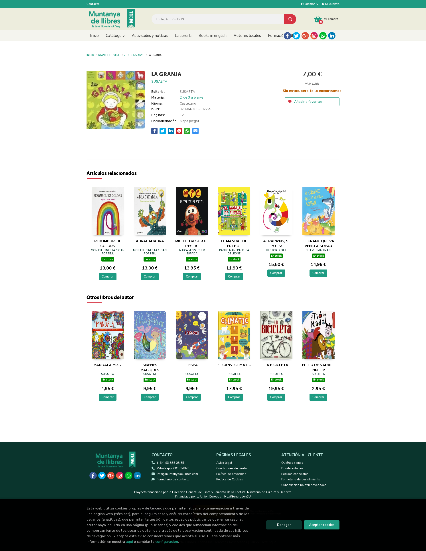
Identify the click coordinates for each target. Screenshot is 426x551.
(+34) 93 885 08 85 (170, 463)
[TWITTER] (296, 36)
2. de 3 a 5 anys (134, 55)
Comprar (108, 276)
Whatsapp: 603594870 (173, 468)
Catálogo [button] (114, 35)
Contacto (93, 4)
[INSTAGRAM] (314, 36)
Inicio (90, 55)
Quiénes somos (292, 463)
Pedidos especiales (294, 474)
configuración (166, 541)
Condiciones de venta (231, 468)
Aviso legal (224, 463)
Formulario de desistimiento (300, 479)
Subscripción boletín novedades (303, 485)
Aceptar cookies (322, 525)
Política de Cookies (229, 479)
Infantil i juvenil (109, 55)
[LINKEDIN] (331, 36)
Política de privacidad (231, 474)
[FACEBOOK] (287, 36)
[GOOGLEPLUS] (305, 36)
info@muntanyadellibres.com (177, 474)
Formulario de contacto (173, 479)
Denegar (284, 525)
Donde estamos (292, 468)
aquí (129, 541)
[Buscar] (290, 19)
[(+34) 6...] (323, 36)
